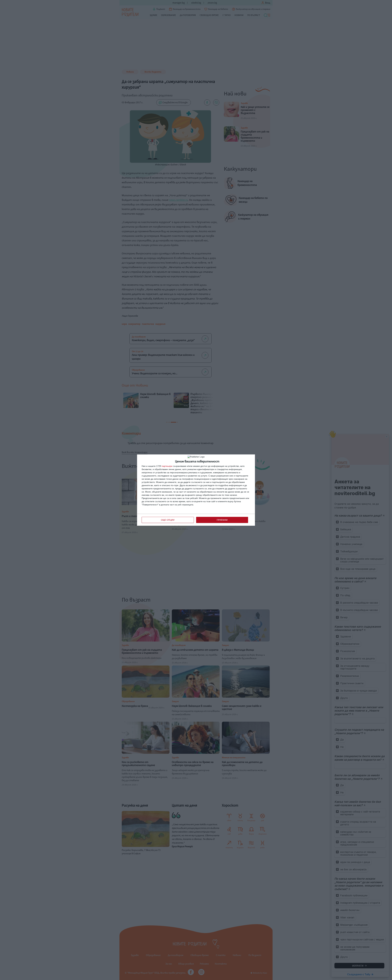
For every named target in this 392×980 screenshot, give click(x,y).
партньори (167, 466)
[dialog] (196, 490)
